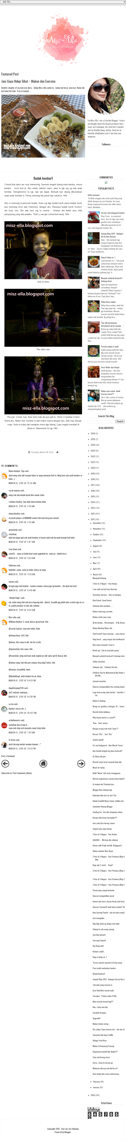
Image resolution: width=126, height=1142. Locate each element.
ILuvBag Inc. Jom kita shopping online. (108, 812)
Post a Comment (8, 756)
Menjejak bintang (99, 578)
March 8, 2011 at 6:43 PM (22, 680)
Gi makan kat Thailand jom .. (104, 784)
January (96, 1087)
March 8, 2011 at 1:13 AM (22, 522)
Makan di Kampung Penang (103, 1046)
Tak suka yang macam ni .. (103, 984)
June (95, 557)
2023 (93, 450)
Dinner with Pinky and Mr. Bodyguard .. (108, 845)
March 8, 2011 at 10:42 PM (23, 712)
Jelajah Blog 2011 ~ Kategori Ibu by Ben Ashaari (112, 235)
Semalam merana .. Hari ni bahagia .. (107, 594)
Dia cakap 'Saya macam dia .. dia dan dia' (109, 1029)
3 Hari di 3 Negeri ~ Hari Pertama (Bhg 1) (109, 884)
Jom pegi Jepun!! (99, 940)
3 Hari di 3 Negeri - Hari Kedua (105, 834)
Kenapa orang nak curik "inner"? (105, 728)
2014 (93, 502)
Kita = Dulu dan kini (100, 1007)
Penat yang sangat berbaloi (103, 890)
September (97, 540)
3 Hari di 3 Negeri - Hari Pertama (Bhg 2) (109, 879)
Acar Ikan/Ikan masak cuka (103, 990)
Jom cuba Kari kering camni (104, 823)
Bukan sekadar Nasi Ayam (103, 851)
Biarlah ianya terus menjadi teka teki (107, 762)
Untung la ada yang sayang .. (104, 929)
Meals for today (99, 767)
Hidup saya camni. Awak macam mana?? (110, 392)
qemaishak (13, 529)
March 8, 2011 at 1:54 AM (22, 558)
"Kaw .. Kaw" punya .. (101, 723)
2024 (93, 444)
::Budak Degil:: (14, 597)
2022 (93, 456)
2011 (92, 519)
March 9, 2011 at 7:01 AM (22, 732)
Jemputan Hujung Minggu (103, 806)
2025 (93, 439)
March (95, 574)
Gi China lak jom (99, 756)
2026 (93, 433)
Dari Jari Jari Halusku (70, 1128)
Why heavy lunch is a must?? (104, 717)
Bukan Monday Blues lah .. (103, 628)
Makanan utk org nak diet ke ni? (105, 1068)
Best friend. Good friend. (102, 600)
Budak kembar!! (99, 973)
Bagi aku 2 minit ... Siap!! (103, 865)
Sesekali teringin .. (100, 1012)
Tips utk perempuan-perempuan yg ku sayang (111, 324)
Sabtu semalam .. (99, 661)
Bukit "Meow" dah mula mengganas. (107, 773)
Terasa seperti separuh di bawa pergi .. (108, 962)
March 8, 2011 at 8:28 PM (22, 696)
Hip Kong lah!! (98, 945)
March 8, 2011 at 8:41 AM (22, 609)
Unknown (12, 565)
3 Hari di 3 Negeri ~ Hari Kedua (105, 583)
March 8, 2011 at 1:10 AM (22, 506)
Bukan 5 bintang (99, 700)
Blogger (68, 1132)
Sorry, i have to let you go (103, 1062)
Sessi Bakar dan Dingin (110, 367)
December (97, 523)
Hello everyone (94, 195)
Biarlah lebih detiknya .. (102, 711)
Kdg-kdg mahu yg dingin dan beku (106, 923)
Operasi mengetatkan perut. (104, 895)
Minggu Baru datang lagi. (103, 789)
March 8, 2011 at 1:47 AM (22, 541)
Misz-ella (12, 617)
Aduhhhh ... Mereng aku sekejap (105, 839)
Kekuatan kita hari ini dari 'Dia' (105, 795)
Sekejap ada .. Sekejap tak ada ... (106, 667)
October (96, 534)
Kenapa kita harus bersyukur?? (105, 817)
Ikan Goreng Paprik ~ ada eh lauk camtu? (109, 912)
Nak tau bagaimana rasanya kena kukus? (109, 778)
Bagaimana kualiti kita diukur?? (105, 1051)
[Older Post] (81, 766)
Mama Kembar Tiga (16, 471)
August (95, 545)
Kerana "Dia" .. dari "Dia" (102, 734)
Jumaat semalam (99, 681)
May (94, 563)
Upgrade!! (96, 1018)
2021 (93, 462)
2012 (93, 513)
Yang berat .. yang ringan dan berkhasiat (108, 639)
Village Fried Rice (100, 1040)
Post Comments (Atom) (22, 773)
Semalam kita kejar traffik (103, 1035)
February (96, 1081)
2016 (93, 490)
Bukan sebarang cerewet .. (103, 611)
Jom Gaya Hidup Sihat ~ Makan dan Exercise (28, 81)
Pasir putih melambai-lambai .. (105, 968)
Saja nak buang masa (101, 1057)
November (97, 528)
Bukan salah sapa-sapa (102, 617)
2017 (93, 485)
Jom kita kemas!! (99, 934)
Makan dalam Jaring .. (101, 1023)
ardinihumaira (14, 720)
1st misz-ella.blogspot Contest (112, 212)
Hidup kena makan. (108, 301)
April (95, 568)
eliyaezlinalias (14, 513)
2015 (93, 496)
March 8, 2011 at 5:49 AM (22, 590)
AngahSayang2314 (16, 688)
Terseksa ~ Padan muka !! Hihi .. (105, 996)
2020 (93, 467)
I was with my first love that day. (105, 589)
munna (11, 581)
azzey (11, 704)
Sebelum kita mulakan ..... (103, 605)
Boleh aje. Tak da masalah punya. (106, 650)
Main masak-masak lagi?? (103, 1001)
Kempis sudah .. (99, 951)
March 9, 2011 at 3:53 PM (22, 748)
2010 (93, 1095)
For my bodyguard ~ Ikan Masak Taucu (108, 745)
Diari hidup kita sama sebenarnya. (106, 1073)
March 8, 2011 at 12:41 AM (22, 483)
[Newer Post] (5, 766)
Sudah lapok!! (98, 739)
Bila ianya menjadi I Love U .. (104, 644)
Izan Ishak (13, 549)
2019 (93, 473)
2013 (93, 507)
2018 (93, 479)
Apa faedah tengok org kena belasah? (107, 750)
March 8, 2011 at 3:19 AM (22, 574)
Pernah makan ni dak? (110, 346)
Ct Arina (12, 739)
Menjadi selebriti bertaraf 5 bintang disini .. (111, 279)
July (94, 551)
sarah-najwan (14, 490)
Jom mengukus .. (99, 918)
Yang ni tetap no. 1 (108, 257)
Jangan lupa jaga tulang (102, 828)
